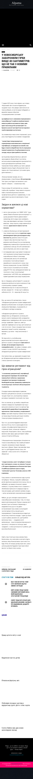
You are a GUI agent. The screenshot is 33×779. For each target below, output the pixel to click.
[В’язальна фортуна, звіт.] (16, 671)
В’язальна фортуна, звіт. (11, 680)
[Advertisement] (16, 25)
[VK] (7, 74)
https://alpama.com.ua (16, 763)
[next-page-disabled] (5, 610)
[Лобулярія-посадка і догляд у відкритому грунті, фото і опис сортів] (16, 693)
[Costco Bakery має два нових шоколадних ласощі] (16, 718)
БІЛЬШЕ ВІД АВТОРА (22, 577)
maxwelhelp (6, 70)
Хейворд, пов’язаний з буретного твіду (9, 570)
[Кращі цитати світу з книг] (16, 625)
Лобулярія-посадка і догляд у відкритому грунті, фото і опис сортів (16, 704)
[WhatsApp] (23, 74)
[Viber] (19, 74)
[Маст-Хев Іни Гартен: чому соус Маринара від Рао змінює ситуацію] (6, 584)
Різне (8, 49)
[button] (3, 45)
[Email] (26, 74)
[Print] (30, 74)
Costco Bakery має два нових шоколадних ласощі (12, 729)
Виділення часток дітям (11, 658)
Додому (3, 49)
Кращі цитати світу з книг (11, 635)
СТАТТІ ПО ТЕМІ (7, 577)
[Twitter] (11, 74)
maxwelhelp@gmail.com (16, 755)
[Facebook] (3, 74)
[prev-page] (3, 610)
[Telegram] (15, 74)
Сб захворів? (27, 569)
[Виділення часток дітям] (16, 648)
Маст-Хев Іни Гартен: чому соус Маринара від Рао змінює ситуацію (19, 584)
